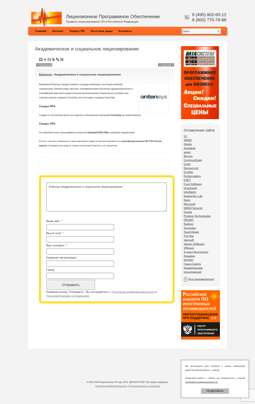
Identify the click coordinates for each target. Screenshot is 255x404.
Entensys (45, 74)
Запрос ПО (77, 31)
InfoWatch (190, 192)
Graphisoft (190, 188)
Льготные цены (102, 31)
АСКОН (188, 259)
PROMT (189, 220)
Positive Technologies (197, 216)
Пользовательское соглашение (144, 386)
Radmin (188, 224)
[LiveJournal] (58, 59)
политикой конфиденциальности (201, 382)
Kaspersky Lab (193, 196)
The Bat (189, 236)
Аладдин (189, 255)
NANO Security (193, 208)
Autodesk (189, 148)
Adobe (188, 144)
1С (185, 136)
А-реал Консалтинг (196, 251)
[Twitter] (45, 59)
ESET (187, 180)
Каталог (58, 31)
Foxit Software (193, 184)
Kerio (187, 200)
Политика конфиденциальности (111, 386)
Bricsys (188, 156)
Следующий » (166, 65)
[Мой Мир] (53, 59)
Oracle (188, 212)
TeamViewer (191, 232)
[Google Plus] (62, 59)
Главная (40, 31)
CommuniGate (193, 160)
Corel (187, 164)
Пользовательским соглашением (67, 295)
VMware (189, 248)
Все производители (201, 279)
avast (187, 152)
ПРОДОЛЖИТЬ (215, 391)
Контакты (125, 31)
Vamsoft (189, 240)
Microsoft (189, 204)
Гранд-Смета (192, 263)
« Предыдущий (44, 65)
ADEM (188, 140)
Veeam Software (194, 244)
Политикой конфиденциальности (133, 291)
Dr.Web (188, 172)
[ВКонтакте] (41, 59)
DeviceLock (191, 168)
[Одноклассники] (49, 59)
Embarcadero (192, 176)
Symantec (190, 228)
